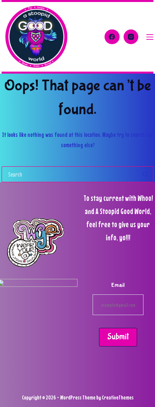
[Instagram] (131, 37)
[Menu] (149, 37)
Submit (118, 337)
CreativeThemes (118, 397)
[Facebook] (112, 37)
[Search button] (145, 174)
